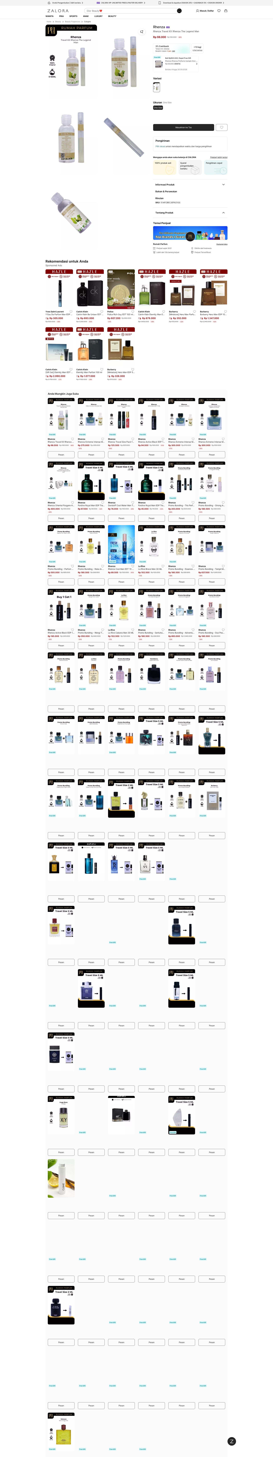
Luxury (98, 16)
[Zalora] (58, 10)
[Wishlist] (219, 11)
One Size (158, 107)
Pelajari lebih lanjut (219, 157)
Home (49, 21)
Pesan (61, 454)
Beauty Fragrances (72, 21)
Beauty (112, 16)
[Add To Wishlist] (222, 127)
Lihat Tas (221, 120)
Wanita (49, 16)
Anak (86, 16)
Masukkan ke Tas (183, 127)
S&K (173, 51)
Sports (73, 16)
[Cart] (226, 11)
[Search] (179, 11)
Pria (61, 16)
